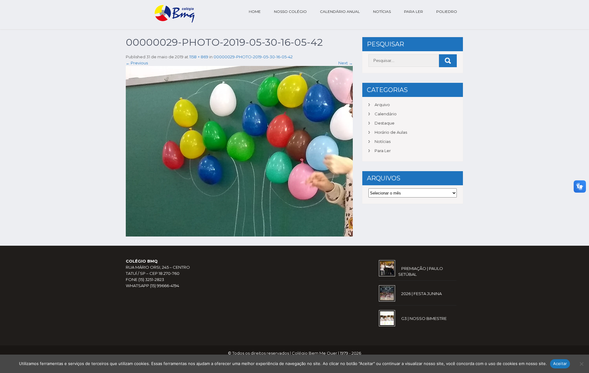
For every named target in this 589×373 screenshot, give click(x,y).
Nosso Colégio (290, 11)
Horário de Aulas (391, 132)
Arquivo (382, 104)
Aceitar (560, 363)
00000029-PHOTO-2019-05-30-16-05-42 (253, 56)
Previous (137, 62)
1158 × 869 (198, 56)
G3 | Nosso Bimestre (424, 318)
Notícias (382, 11)
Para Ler (413, 11)
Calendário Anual (340, 11)
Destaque (385, 123)
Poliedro (446, 11)
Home (255, 11)
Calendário (386, 113)
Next (345, 62)
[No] (581, 364)
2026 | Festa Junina (421, 293)
